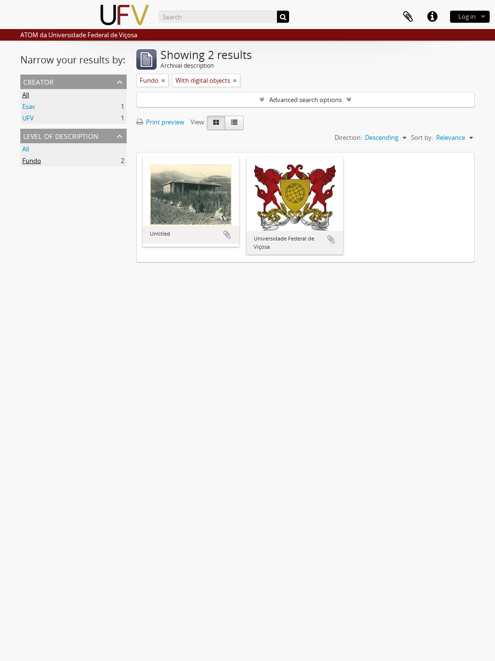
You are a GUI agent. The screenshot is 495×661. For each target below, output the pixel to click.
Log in (467, 16)
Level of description (61, 135)
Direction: (348, 137)
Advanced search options (305, 99)
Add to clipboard (227, 235)
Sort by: (422, 137)
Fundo (31, 160)
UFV (28, 118)
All (25, 94)
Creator (38, 81)
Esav (28, 106)
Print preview (164, 122)
